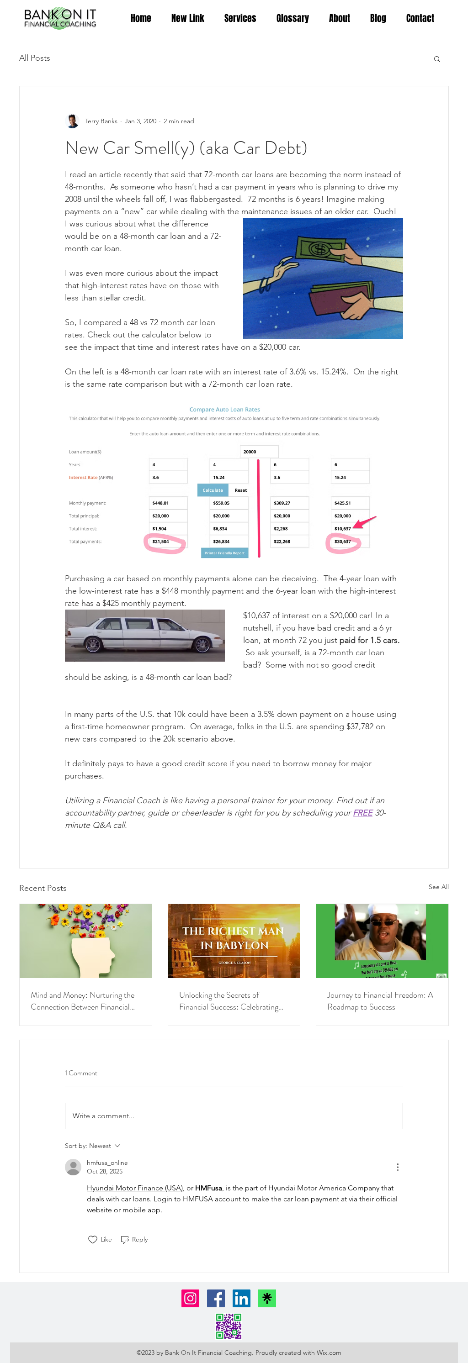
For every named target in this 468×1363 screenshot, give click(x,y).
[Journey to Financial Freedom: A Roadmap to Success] (382, 941)
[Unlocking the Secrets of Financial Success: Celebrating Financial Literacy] (234, 941)
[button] (437, 58)
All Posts (34, 58)
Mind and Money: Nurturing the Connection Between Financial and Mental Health (82, 1001)
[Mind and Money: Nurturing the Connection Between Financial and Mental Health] (86, 941)
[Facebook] (216, 1298)
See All (439, 887)
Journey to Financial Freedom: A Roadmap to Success (380, 1001)
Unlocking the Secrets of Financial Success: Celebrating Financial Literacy (228, 1001)
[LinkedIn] (241, 1298)
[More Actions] (397, 1167)
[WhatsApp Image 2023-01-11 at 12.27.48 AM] (228, 1326)
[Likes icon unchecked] (93, 1239)
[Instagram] (190, 1298)
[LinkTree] (267, 1298)
